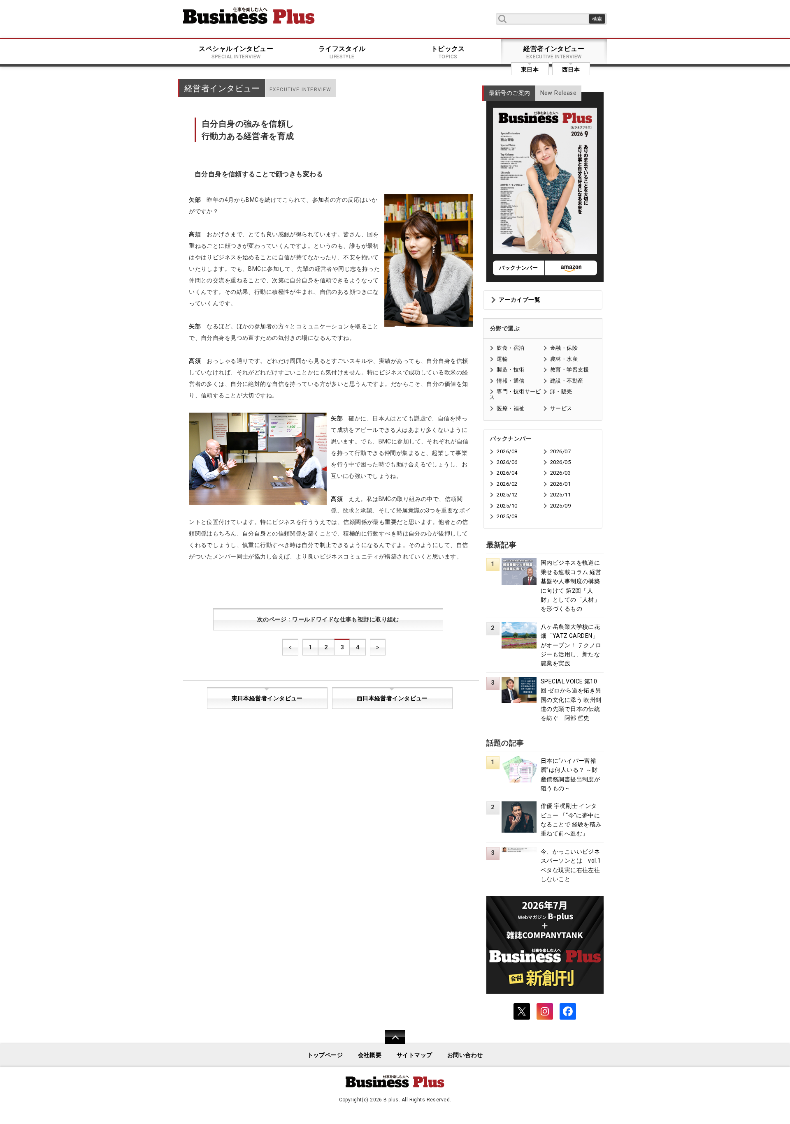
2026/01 (560, 484)
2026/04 (507, 473)
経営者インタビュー (553, 52)
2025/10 (507, 506)
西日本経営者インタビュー (392, 698)
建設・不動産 (566, 381)
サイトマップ (414, 1055)
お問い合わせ (465, 1055)
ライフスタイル (342, 52)
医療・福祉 (510, 408)
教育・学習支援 (569, 370)
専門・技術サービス (515, 394)
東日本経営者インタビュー (267, 698)
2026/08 (507, 451)
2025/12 (507, 495)
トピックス (448, 52)
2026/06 (507, 462)
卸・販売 (561, 391)
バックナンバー (518, 268)
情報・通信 (510, 381)
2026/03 (560, 473)
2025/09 (560, 506)
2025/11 (560, 495)
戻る (391, 1042)
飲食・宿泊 (510, 348)
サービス (561, 408)
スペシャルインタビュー (236, 52)
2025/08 (507, 516)
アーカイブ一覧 (519, 299)
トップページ (325, 1055)
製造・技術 (510, 370)
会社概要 (370, 1055)
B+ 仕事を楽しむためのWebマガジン (249, 15)
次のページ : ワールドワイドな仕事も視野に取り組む (328, 619)
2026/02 (507, 484)
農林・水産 (564, 359)
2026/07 (560, 451)
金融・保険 (564, 348)
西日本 (571, 69)
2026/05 (560, 462)
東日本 (530, 69)
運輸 (502, 359)
